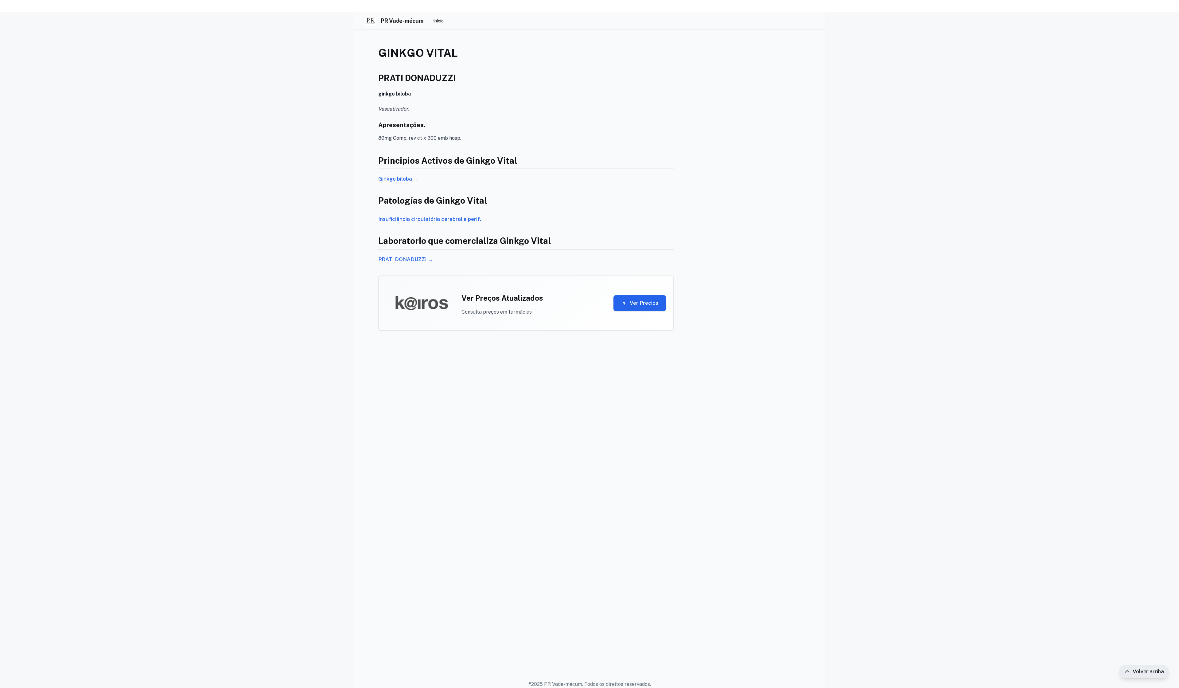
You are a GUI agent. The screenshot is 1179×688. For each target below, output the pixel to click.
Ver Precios (644, 303)
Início (438, 20)
